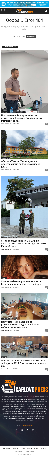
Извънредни (6, 158)
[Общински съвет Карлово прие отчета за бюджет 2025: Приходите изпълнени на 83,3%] (24, 347)
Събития (4, 112)
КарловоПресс (6, 124)
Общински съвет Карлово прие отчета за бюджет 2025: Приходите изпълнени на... (23, 363)
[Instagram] (22, 430)
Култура (4, 278)
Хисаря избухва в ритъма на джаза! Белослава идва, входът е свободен (21, 283)
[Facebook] (16, 430)
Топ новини (6, 448)
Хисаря (29, 448)
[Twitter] (27, 430)
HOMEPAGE (31, 36)
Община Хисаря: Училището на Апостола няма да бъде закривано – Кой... (21, 164)
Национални (5, 318)
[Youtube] (32, 430)
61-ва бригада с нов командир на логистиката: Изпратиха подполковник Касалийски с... (23, 243)
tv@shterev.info (28, 425)
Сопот (23, 448)
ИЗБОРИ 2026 (30, 451)
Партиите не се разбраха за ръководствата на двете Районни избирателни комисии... (20, 324)
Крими (36, 448)
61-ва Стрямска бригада (9, 237)
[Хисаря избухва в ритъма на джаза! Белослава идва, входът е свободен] (24, 267)
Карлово (4, 357)
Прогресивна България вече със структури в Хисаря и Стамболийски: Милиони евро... (22, 118)
